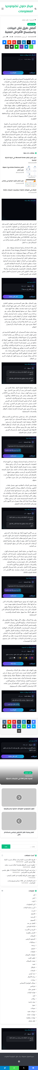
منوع (33, 1005)
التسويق (32, 920)
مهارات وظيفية (30, 1018)
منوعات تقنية (31, 1011)
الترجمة (33, 917)
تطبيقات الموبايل (30, 955)
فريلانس (32, 986)
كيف (34, 995)
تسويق (33, 948)
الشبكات (32, 936)
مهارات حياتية (31, 1014)
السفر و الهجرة (30, 933)
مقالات (33, 999)
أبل (34, 895)
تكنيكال (33, 967)
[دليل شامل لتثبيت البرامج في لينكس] (30, 183)
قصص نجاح (31, 989)
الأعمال (33, 914)
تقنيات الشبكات (30, 961)
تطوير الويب (31, 958)
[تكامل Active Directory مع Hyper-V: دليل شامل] (30, 172)
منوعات (33, 1008)
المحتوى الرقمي (30, 939)
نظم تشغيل (25, 20)
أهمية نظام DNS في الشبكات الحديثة (19, 778)
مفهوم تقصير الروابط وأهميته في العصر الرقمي (21, 875)
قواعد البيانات (31, 992)
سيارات (33, 980)
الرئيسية (32, 20)
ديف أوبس (32, 973)
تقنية (33, 964)
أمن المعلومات (30, 904)
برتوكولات (32, 942)
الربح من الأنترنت (30, 929)
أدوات (33, 901)
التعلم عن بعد (31, 923)
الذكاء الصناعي (31, 926)
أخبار (33, 898)
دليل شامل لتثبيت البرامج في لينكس (13, 181)
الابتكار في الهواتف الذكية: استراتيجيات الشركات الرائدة (19, 190)
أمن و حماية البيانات (29, 907)
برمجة (33, 945)
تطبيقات (32, 951)
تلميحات (32, 970)
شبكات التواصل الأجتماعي (27, 983)
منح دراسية (31, 1002)
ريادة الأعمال (31, 977)
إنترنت (33, 910)
